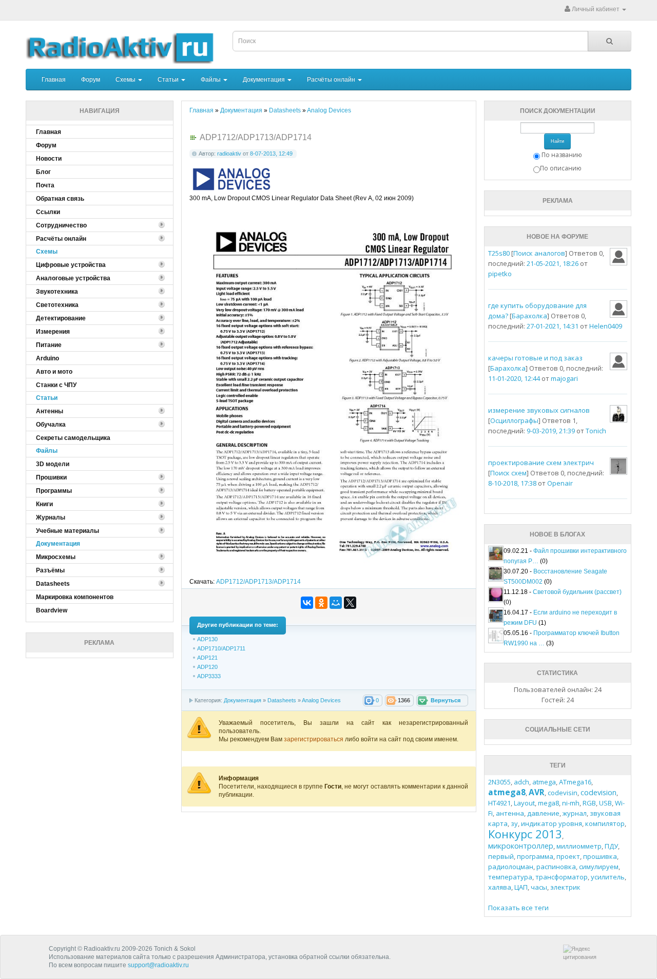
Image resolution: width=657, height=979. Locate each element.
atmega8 (507, 792)
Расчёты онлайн (332, 79)
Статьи (169, 79)
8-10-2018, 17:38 (512, 483)
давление (543, 813)
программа (535, 856)
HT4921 (499, 803)
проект (568, 856)
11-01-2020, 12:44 (514, 378)
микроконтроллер (520, 846)
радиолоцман (510, 866)
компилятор (605, 823)
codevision (598, 792)
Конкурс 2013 (525, 833)
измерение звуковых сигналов (539, 410)
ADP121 (207, 658)
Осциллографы (514, 420)
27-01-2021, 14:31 (552, 326)
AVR (537, 792)
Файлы (211, 79)
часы (539, 887)
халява (499, 887)
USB (605, 803)
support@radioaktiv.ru (158, 965)
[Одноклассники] (321, 603)
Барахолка (529, 315)
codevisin (562, 792)
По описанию (561, 168)
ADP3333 (209, 676)
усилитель (608, 876)
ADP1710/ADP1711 (221, 648)
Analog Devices (321, 700)
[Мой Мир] (336, 603)
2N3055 (499, 781)
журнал (575, 813)
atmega (544, 781)
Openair (560, 483)
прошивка (600, 856)
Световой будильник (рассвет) (577, 592)
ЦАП (521, 887)
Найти (557, 141)
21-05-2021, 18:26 (552, 263)
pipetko (500, 273)
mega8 (548, 803)
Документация (264, 79)
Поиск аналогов (539, 253)
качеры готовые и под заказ (535, 357)
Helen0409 (605, 326)
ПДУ (611, 846)
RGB (589, 803)
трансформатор (561, 876)
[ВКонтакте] (307, 603)
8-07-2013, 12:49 (271, 153)
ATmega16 (575, 781)
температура (510, 876)
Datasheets (281, 700)
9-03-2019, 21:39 (551, 430)
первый (501, 856)
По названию (562, 154)
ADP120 (207, 667)
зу (514, 823)
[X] (350, 603)
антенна (510, 813)
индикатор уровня (551, 823)
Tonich (596, 430)
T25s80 (499, 253)
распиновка (556, 866)
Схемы (126, 79)
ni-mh (570, 803)
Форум (90, 79)
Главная (54, 79)
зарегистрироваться (314, 739)
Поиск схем (508, 472)
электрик (565, 887)
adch (521, 781)
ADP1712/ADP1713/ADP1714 (258, 581)
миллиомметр (579, 846)
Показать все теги (518, 907)
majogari (564, 378)
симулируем (599, 866)
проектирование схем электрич (541, 462)
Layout (524, 803)
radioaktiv (229, 153)
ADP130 (207, 639)
